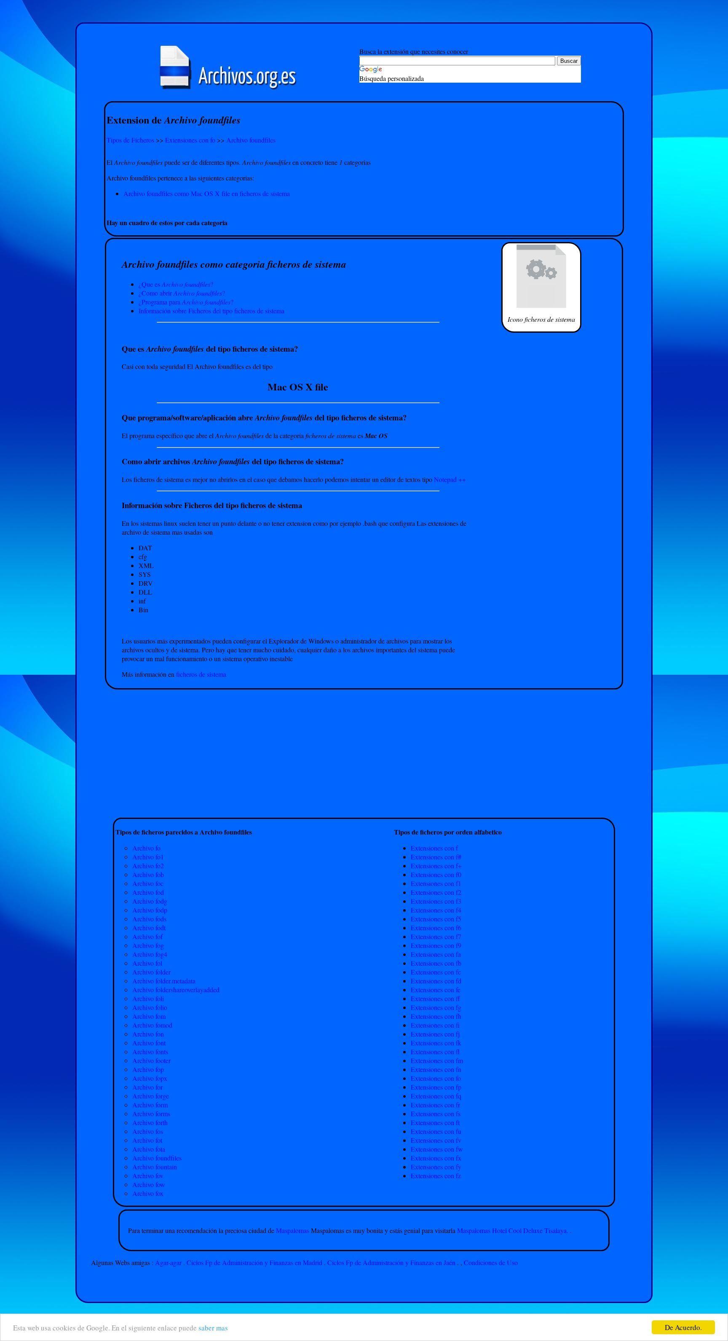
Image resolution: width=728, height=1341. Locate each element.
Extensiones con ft (435, 1122)
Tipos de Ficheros (130, 139)
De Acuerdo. (683, 1327)
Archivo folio (149, 1007)
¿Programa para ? (186, 301)
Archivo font (149, 1042)
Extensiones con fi (435, 1025)
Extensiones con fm (437, 1060)
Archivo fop (148, 1069)
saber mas (213, 1328)
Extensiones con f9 (436, 945)
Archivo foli (148, 998)
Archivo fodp (149, 909)
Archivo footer (151, 1060)
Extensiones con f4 (436, 909)
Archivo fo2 (148, 865)
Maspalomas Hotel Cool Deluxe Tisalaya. (512, 1230)
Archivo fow (148, 1184)
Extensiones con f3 (436, 901)
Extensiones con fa (436, 954)
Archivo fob (148, 874)
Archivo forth (150, 1122)
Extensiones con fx (436, 1157)
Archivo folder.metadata (163, 980)
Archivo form (150, 1104)
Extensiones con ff (435, 998)
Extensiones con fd (436, 980)
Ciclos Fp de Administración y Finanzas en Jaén (391, 1262)
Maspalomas (293, 1230)
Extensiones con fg (436, 1007)
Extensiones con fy (436, 1166)
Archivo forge (150, 1095)
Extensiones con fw (437, 1148)
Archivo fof (147, 936)
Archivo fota (148, 1148)
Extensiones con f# (436, 856)
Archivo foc (147, 883)
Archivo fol (147, 963)
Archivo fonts (150, 1051)
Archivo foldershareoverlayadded (175, 989)
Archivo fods (149, 918)
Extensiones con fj (435, 1033)
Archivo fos (147, 1131)
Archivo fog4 (149, 954)
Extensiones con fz (436, 1175)
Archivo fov (147, 1175)
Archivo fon (148, 1033)
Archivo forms (151, 1113)
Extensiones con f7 (436, 936)
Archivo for (147, 1086)
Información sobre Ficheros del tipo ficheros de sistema (211, 310)
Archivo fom (149, 1016)
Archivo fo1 (148, 856)
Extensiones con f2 (436, 892)
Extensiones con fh (436, 1016)
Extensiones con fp (436, 1086)
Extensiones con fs (435, 1113)
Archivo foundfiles (251, 139)
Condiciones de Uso (491, 1262)
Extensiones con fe (435, 989)
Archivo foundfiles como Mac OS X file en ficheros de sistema (206, 193)
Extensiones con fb (436, 963)
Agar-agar (168, 1262)
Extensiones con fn (436, 1069)
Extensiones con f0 (436, 874)
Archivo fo (146, 847)
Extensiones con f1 (436, 883)
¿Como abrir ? (182, 292)
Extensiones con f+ (436, 865)
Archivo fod (148, 892)
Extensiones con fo (190, 139)
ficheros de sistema (201, 674)
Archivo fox (147, 1193)
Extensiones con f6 (436, 927)
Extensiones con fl (435, 1051)
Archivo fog (148, 945)
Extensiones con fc (436, 971)
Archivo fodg (149, 901)
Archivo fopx (149, 1078)
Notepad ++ (450, 479)
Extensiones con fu (436, 1131)
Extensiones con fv (436, 1140)
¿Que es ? (176, 284)
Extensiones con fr (435, 1104)
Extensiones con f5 (436, 918)
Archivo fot (147, 1140)
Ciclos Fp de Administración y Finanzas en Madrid (254, 1262)
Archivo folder (151, 971)
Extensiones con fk (436, 1042)
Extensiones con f (434, 847)
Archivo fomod (152, 1025)
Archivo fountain (154, 1166)
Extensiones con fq (436, 1095)
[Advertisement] (364, 208)
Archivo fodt (149, 927)
